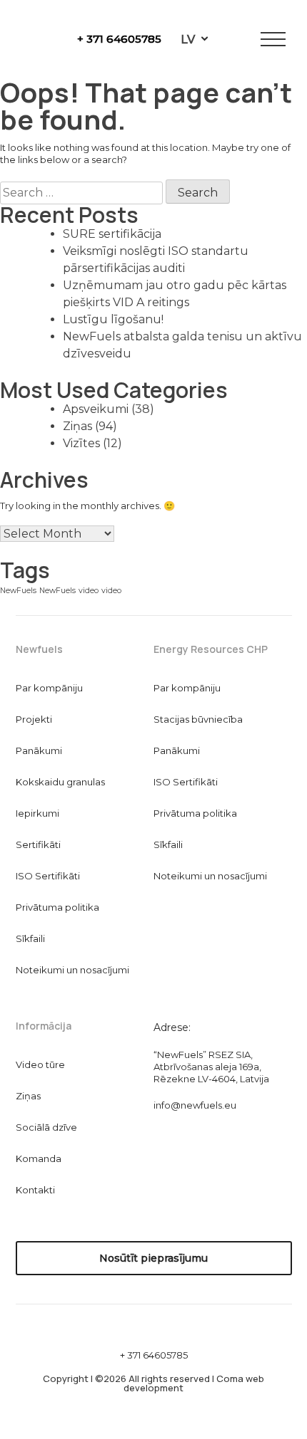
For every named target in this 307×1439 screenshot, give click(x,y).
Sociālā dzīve (46, 1127)
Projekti (34, 719)
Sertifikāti (38, 844)
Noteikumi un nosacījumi (72, 969)
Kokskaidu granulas (60, 781)
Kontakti (35, 1189)
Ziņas (77, 426)
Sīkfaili (30, 938)
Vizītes (81, 443)
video (89, 590)
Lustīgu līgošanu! (113, 319)
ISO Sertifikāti (48, 875)
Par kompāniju (49, 688)
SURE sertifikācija (112, 234)
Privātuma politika (57, 907)
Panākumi (39, 750)
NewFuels (18, 590)
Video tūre (40, 1064)
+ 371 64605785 (119, 39)
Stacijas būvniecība (198, 719)
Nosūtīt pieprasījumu (153, 1258)
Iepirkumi (37, 813)
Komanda (38, 1158)
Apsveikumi (96, 409)
